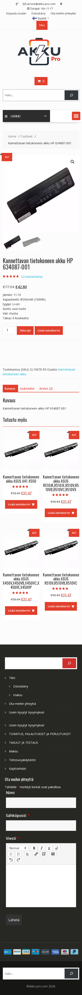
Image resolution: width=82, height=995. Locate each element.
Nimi (10, 792)
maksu (17, 695)
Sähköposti (17, 815)
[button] (76, 116)
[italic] (41, 848)
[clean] (56, 848)
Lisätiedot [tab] (27, 388)
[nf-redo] (18, 860)
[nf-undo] (11, 860)
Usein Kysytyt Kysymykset (26, 712)
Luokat (16, 116)
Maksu (13, 751)
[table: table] (53, 854)
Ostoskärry (38, 13)
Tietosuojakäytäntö (22, 760)
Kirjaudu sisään (16, 13)
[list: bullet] (18, 854)
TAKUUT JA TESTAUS (23, 743)
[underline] (49, 848)
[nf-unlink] (43, 854)
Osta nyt (25, 330)
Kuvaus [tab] (10, 388)
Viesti (12, 838)
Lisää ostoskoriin (49, 330)
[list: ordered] (11, 854)
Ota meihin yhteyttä (63, 13)
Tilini (42, 25)
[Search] (71, 95)
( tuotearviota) (31, 277)
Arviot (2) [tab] (46, 388)
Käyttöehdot (17, 769)
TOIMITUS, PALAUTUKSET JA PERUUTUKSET (40, 734)
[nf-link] (36, 854)
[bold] (34, 848)
